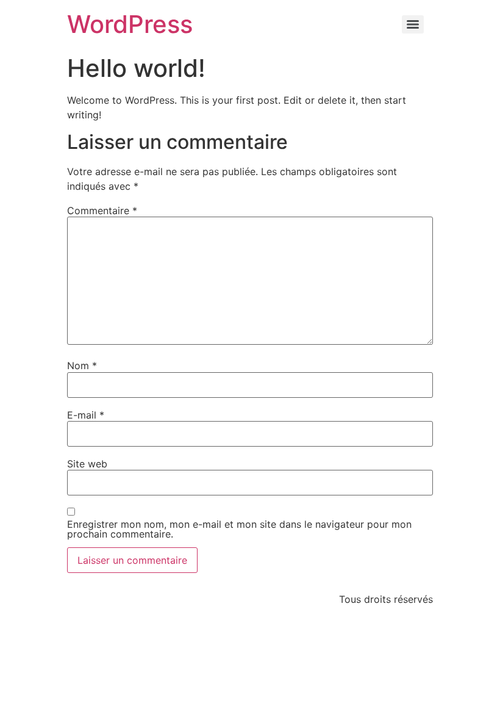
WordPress (130, 24)
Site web (87, 464)
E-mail (85, 415)
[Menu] (413, 24)
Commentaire (102, 210)
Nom (82, 365)
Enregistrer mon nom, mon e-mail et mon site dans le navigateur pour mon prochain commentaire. (239, 529)
